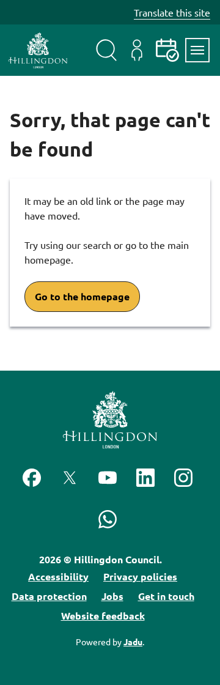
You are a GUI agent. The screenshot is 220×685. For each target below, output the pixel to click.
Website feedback (103, 615)
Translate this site (172, 12)
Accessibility (58, 576)
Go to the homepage (82, 296)
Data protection (49, 596)
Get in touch (166, 596)
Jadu (132, 641)
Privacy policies (140, 576)
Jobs (112, 596)
